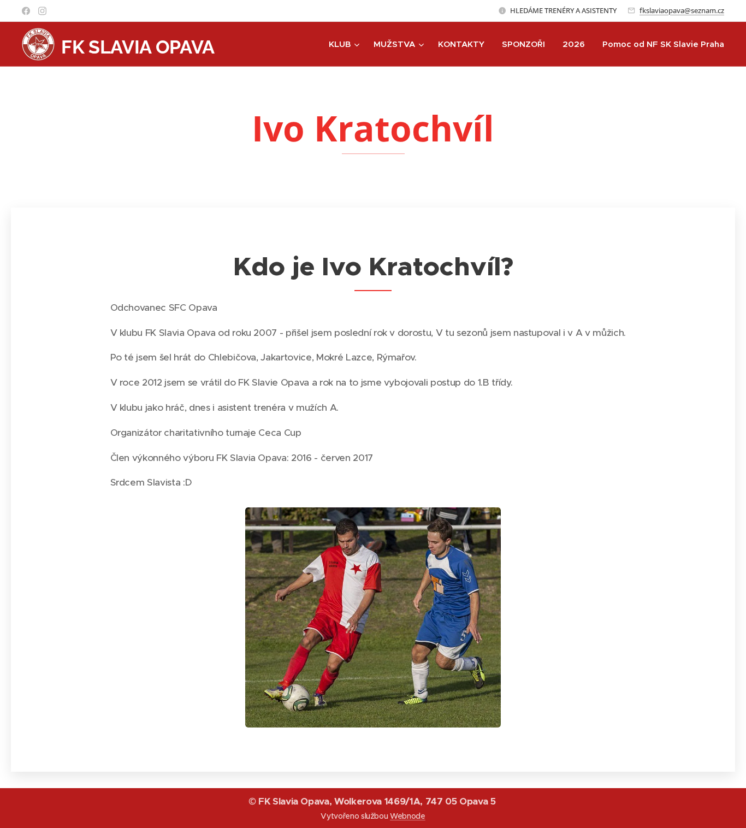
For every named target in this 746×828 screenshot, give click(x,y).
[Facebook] (26, 11)
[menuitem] (345, 44)
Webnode (407, 816)
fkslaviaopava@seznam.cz (682, 10)
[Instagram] (42, 11)
